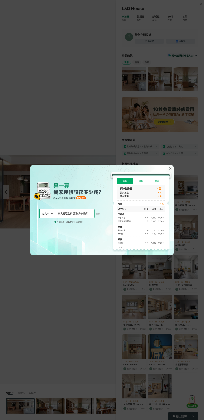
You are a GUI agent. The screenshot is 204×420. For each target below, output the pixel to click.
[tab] (125, 181)
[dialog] (102, 210)
